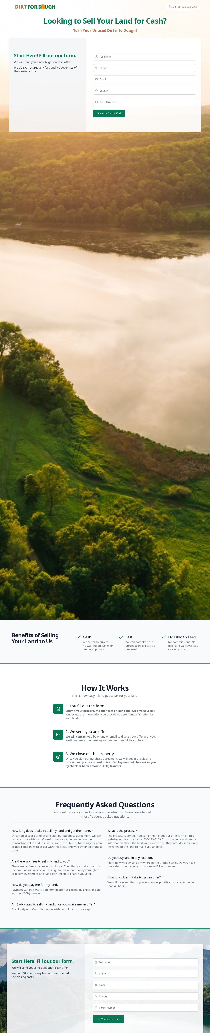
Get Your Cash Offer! (109, 113)
